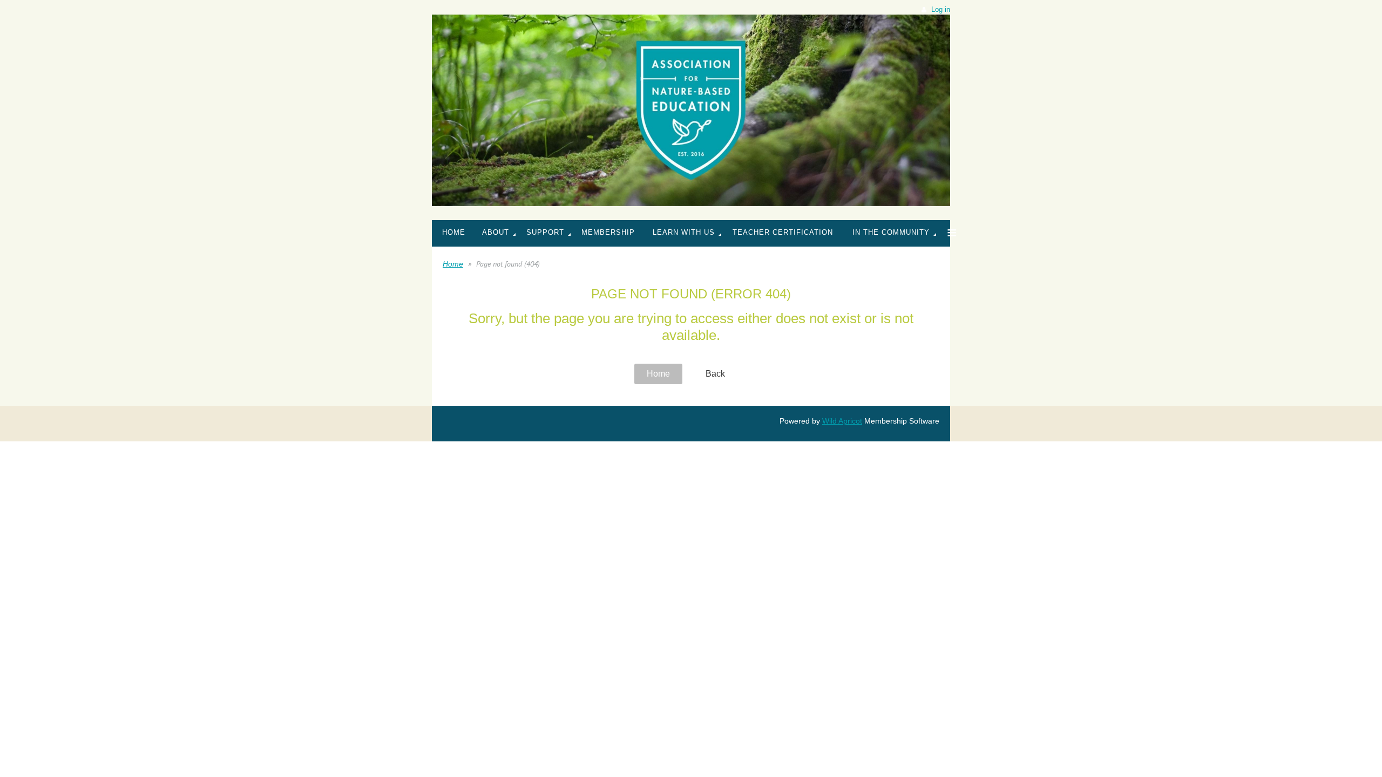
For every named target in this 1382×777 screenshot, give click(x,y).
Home (453, 264)
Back (715, 373)
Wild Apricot (842, 421)
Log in (940, 9)
